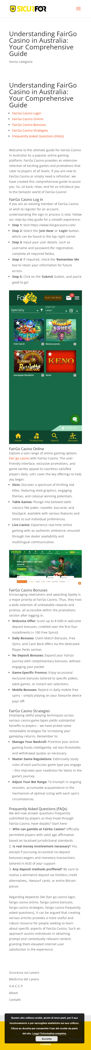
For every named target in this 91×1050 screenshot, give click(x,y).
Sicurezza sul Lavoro (24, 972)
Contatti (15, 1000)
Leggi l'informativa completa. (49, 1033)
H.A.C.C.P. (16, 986)
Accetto (47, 1039)
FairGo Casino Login (26, 113)
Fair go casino (19, 458)
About (13, 993)
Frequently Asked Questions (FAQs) (38, 136)
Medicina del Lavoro (24, 979)
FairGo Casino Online (27, 119)
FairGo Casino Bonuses (29, 125)
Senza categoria (20, 62)
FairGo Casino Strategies (30, 130)
